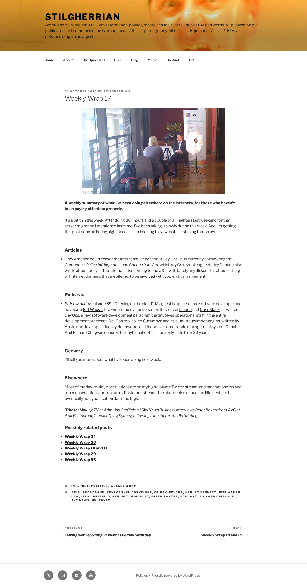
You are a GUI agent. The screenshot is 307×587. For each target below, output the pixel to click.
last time (124, 226)
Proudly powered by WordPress (176, 575)
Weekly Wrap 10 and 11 (86, 448)
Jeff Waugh (93, 309)
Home (49, 60)
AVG (232, 410)
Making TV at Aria (95, 410)
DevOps (72, 315)
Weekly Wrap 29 (80, 454)
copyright (142, 492)
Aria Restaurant (78, 415)
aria (76, 492)
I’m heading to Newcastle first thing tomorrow (174, 231)
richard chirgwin (217, 496)
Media (152, 60)
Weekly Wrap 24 (80, 436)
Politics (99, 486)
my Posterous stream (137, 392)
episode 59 (88, 303)
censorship (118, 492)
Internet (80, 486)
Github (231, 326)
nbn (116, 496)
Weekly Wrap (124, 486)
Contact (172, 60)
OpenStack (210, 309)
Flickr (210, 392)
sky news (80, 500)
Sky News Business (158, 410)
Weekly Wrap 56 (80, 459)
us (94, 500)
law (75, 496)
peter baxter (164, 496)
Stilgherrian (82, 17)
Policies (142, 575)
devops (176, 492)
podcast (188, 496)
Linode (185, 309)
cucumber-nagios (204, 321)
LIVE (118, 60)
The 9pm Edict (93, 60)
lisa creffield (95, 496)
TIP (191, 60)
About (68, 60)
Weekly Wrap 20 (80, 442)
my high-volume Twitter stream (170, 387)
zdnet (105, 500)
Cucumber (152, 321)
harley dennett (201, 492)
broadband (94, 492)
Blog (134, 60)
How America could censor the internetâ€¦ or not (108, 259)
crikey (160, 492)
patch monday (135, 496)
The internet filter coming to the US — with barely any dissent (155, 270)
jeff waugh (230, 492)
